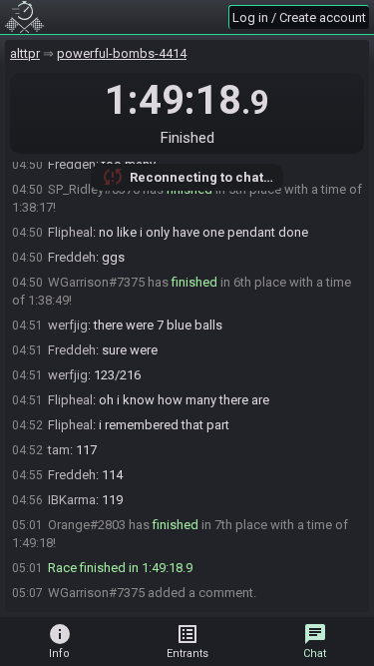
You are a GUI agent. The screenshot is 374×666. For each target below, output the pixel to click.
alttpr (25, 53)
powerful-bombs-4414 (122, 53)
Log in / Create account (299, 17)
